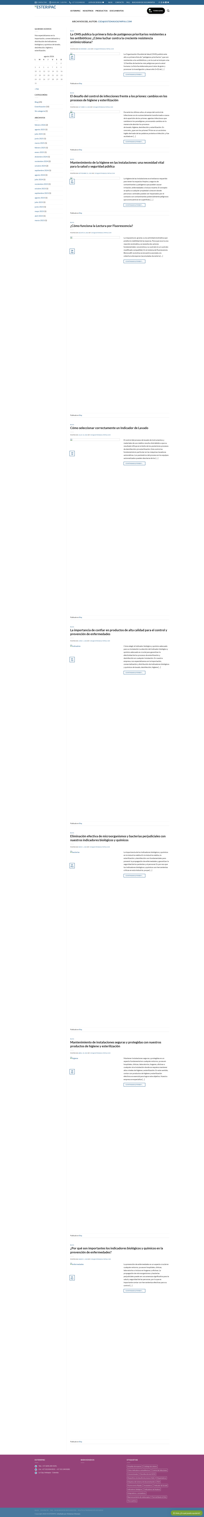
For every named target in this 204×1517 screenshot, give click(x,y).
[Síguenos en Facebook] (159, 2)
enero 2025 (39, 152)
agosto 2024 (40, 175)
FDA (158, 1482)
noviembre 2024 (41, 161)
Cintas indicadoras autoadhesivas (139, 1470)
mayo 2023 (39, 211)
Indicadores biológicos (135, 1489)
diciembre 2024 (41, 157)
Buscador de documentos (65, 1510)
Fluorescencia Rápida (135, 1485)
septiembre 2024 (42, 170)
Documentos (117, 11)
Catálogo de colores (150, 1466)
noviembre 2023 (41, 184)
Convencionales (133, 1474)
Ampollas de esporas (134, 1466)
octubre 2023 (40, 188)
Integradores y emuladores (137, 1493)
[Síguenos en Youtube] (168, 2)
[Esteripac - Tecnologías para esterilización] (51, 11)
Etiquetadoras (161, 1478)
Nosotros (88, 11)
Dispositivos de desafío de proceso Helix (141, 1478)
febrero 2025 (40, 147)
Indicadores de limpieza (152, 1489)
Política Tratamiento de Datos (90, 1510)
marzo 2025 (39, 143)
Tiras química (132, 1501)
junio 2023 (39, 207)
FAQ (128, 2)
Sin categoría (40, 111)
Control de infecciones (159, 1470)
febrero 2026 (40, 125)
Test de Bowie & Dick (159, 1497)
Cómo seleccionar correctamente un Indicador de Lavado (109, 428)
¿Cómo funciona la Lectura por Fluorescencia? (101, 226)
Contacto (119, 2)
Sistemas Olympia (73, 1514)
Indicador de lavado (160, 1485)
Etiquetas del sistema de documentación (141, 1482)
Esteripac (75, 11)
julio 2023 (39, 202)
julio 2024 (39, 179)
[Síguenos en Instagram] (161, 2)
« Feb (37, 89)
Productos (102, 11)
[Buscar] (168, 10)
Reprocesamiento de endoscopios (139, 1497)
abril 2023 (39, 216)
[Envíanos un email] (163, 2)
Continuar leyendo (134, 74)
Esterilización (40, 106)
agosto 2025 (40, 129)
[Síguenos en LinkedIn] (166, 2)
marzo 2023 (39, 220)
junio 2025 (39, 138)
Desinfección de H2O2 (147, 1474)
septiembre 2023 (42, 193)
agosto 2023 (40, 198)
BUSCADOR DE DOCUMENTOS (143, 2)
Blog (110, 2)
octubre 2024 (40, 166)
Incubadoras (148, 1485)
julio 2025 (39, 134)
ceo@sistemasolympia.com (115, 21)
